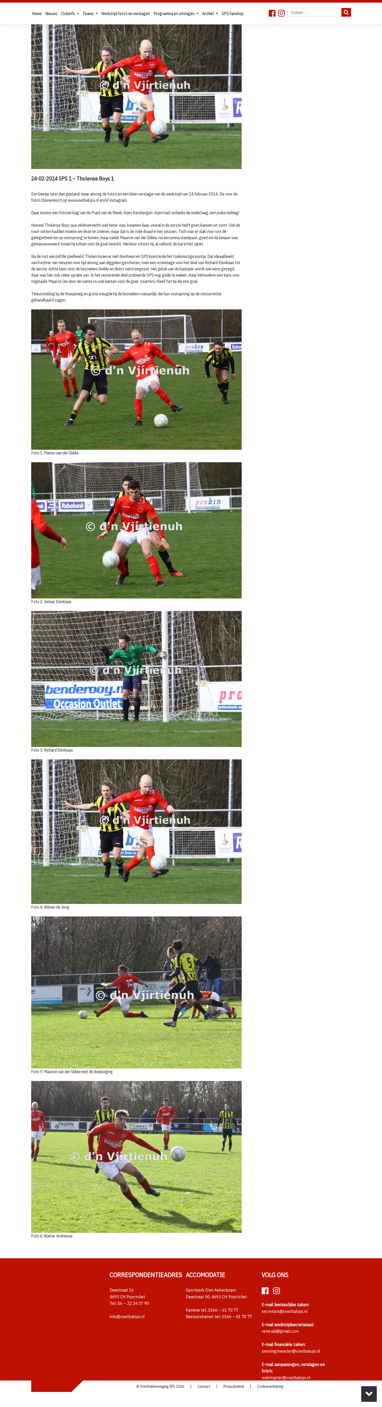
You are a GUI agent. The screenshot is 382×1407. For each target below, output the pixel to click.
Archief (208, 13)
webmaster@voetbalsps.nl (286, 1377)
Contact (203, 1386)
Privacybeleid (233, 1386)
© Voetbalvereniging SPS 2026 (160, 1386)
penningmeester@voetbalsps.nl (291, 1351)
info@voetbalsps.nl (127, 1316)
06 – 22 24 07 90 (133, 1303)
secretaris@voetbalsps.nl (285, 1311)
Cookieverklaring (270, 1386)
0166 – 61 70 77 (223, 1310)
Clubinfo (68, 13)
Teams (89, 13)
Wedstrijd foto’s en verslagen (125, 13)
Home (37, 13)
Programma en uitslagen (174, 13)
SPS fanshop (232, 13)
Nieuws (51, 13)
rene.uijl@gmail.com (280, 1331)
